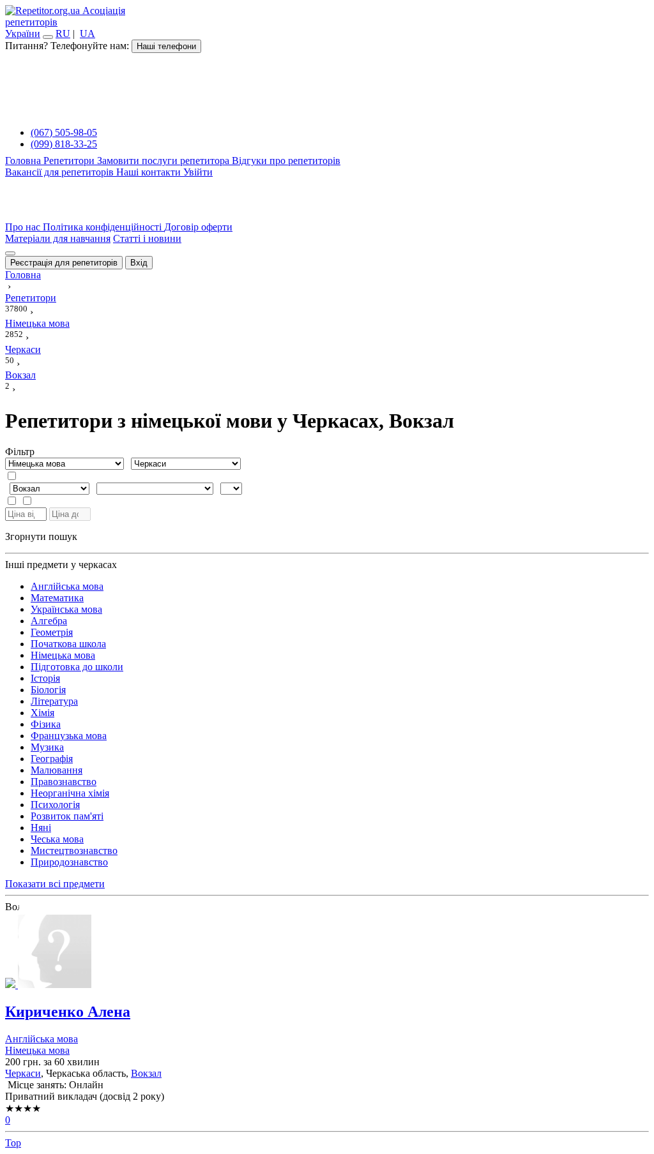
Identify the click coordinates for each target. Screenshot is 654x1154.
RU (63, 33)
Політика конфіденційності (103, 226)
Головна (24, 160)
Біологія (48, 689)
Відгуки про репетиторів (286, 160)
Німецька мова (63, 655)
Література (54, 701)
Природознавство (69, 862)
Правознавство (63, 781)
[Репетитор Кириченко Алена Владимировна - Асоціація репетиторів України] (327, 953)
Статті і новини (147, 238)
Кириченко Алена (67, 1011)
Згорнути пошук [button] (41, 536)
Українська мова (66, 609)
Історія (45, 678)
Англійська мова (67, 586)
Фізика (46, 724)
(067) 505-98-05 (64, 132)
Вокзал (146, 1073)
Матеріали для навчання (57, 238)
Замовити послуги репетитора (164, 160)
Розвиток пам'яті (67, 816)
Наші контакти (149, 172)
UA (87, 33)
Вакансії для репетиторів (60, 172)
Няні (41, 827)
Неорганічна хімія (70, 793)
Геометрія (52, 632)
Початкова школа (68, 643)
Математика (57, 597)
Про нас (24, 226)
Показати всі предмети (55, 883)
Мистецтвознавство (74, 850)
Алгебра (49, 620)
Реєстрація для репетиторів (64, 262)
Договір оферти (198, 226)
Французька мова (69, 735)
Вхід (139, 262)
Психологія (55, 804)
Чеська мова (57, 839)
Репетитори (70, 160)
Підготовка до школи (77, 666)
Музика (47, 747)
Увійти (198, 172)
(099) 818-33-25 (64, 144)
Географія (52, 758)
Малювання (56, 770)
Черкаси (23, 1073)
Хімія (42, 712)
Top (13, 1142)
